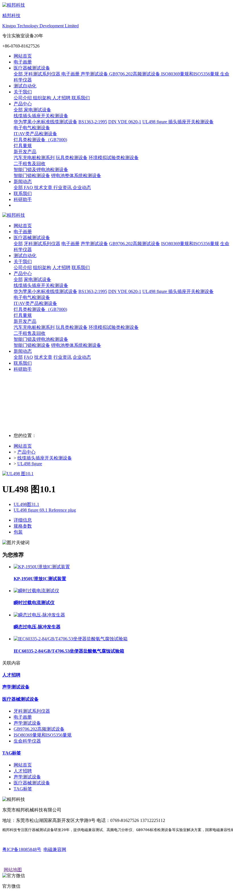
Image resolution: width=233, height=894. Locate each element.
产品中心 (26, 452)
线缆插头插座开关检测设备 (41, 285)
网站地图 (13, 869)
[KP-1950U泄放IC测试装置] (42, 566)
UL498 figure (29, 463)
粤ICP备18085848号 (21, 849)
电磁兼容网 (54, 849)
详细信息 (23, 520)
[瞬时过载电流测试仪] (36, 590)
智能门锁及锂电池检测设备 (41, 339)
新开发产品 (25, 321)
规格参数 (23, 526)
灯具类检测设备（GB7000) (40, 309)
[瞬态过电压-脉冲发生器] (39, 614)
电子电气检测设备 (32, 297)
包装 (18, 532)
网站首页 (23, 56)
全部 (19, 73)
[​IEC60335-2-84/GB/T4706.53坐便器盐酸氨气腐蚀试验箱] (71, 638)
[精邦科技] (116, 215)
